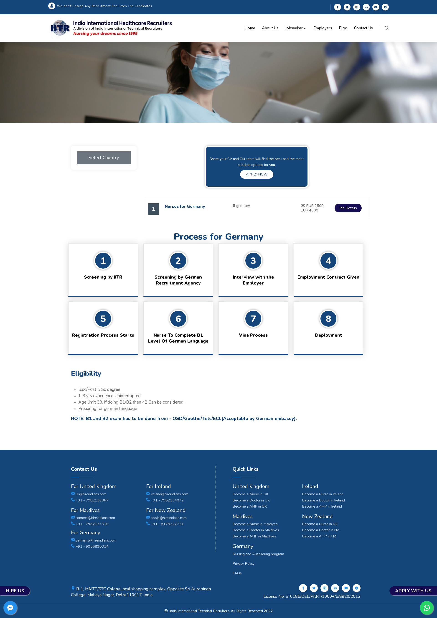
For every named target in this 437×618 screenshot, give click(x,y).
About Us (270, 28)
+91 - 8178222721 (167, 523)
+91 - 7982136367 (92, 500)
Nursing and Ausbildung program (258, 554)
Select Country (104, 158)
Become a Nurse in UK (250, 494)
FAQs (237, 573)
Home (249, 28)
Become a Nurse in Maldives (255, 523)
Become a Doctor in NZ (320, 530)
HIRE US (15, 591)
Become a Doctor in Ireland (323, 500)
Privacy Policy (243, 563)
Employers (322, 28)
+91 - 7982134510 (92, 523)
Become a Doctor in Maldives (256, 530)
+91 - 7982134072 (167, 500)
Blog (343, 28)
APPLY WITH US (413, 591)
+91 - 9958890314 (92, 546)
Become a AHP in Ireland (322, 506)
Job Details (348, 208)
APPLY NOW (257, 174)
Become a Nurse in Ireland (322, 494)
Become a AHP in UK (250, 506)
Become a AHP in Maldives (254, 536)
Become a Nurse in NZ (320, 523)
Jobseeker (294, 28)
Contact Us (363, 28)
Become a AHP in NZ (319, 536)
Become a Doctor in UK (251, 500)
